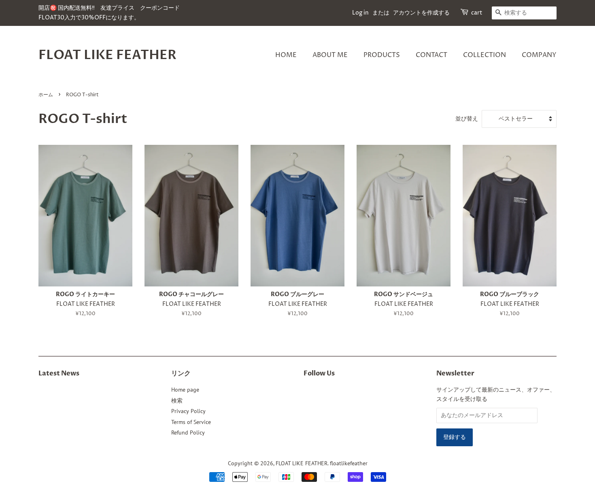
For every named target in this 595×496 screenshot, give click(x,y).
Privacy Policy (188, 411)
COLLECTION (484, 55)
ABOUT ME (330, 55)
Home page (185, 389)
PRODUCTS (381, 55)
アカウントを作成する (421, 13)
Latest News (58, 373)
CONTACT (431, 55)
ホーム (45, 94)
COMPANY (539, 55)
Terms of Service (191, 422)
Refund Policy (188, 432)
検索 (177, 400)
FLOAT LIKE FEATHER (107, 55)
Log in (360, 13)
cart (476, 13)
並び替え (466, 118)
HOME (286, 55)
